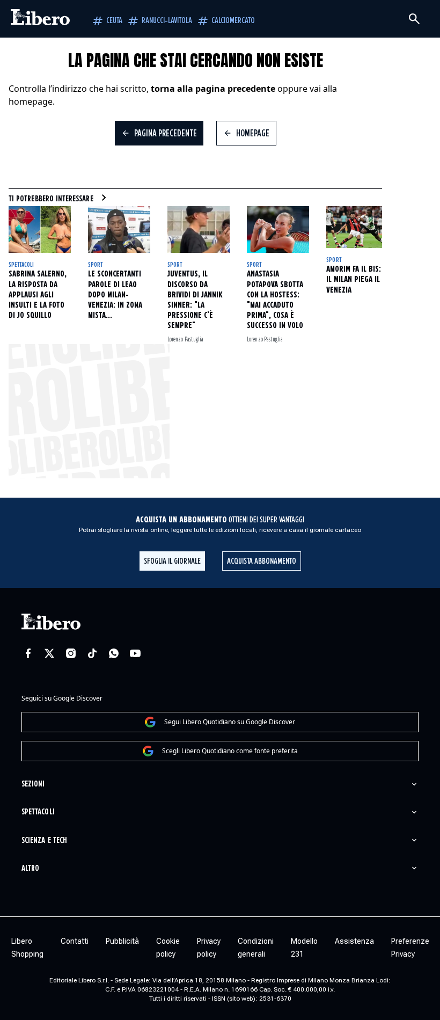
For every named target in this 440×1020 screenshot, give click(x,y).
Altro (30, 868)
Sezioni (33, 784)
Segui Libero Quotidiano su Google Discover (229, 721)
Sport (95, 265)
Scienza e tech (44, 840)
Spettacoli (21, 265)
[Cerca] (414, 19)
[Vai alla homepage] (40, 18)
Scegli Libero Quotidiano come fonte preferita (230, 750)
